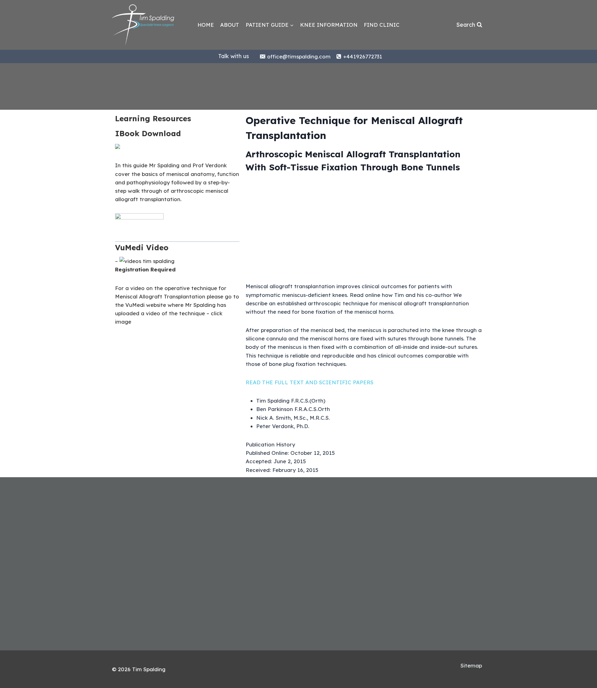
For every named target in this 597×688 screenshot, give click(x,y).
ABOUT (229, 24)
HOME (205, 24)
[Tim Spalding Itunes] (117, 147)
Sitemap (471, 665)
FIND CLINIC (382, 24)
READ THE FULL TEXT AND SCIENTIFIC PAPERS (309, 382)
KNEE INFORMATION (329, 24)
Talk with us (233, 56)
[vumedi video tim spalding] (146, 261)
